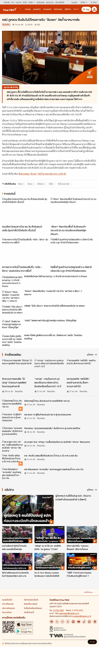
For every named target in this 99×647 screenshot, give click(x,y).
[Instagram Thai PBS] (62, 622)
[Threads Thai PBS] (68, 622)
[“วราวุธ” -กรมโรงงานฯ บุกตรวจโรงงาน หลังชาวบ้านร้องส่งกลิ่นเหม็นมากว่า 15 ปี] (49, 367)
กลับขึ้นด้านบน (88, 592)
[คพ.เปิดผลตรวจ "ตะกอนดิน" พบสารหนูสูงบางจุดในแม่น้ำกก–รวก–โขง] (12, 473)
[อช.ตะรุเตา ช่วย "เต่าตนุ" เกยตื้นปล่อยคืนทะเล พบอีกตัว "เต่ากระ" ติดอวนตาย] (12, 446)
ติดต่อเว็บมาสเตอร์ (30, 604)
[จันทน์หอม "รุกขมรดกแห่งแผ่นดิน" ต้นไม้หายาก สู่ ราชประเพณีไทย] (12, 432)
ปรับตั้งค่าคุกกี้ (29, 612)
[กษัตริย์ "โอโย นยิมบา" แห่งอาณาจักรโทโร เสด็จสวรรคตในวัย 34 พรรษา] (12, 311)
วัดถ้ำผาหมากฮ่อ (63, 183)
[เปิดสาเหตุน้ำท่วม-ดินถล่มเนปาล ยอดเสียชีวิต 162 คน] (12, 405)
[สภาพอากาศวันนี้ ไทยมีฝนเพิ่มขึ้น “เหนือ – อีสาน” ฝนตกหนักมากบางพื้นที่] (25, 251)
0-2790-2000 (58, 610)
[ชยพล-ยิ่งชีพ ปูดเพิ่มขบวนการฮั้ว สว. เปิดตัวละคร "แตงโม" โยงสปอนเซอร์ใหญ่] (12, 340)
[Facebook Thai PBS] (52, 622)
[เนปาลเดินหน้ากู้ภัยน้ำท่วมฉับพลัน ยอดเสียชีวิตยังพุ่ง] (17, 534)
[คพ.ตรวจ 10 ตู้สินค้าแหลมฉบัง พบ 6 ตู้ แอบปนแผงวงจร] (12, 419)
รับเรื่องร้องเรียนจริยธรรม (33, 608)
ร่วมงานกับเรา (7, 612)
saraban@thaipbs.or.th (82, 616)
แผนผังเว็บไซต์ (7, 599)
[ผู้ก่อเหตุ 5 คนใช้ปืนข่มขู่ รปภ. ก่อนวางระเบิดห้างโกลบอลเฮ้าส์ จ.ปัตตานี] (28, 509)
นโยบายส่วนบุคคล (8, 608)
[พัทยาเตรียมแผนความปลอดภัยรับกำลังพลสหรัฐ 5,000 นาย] (17, 561)
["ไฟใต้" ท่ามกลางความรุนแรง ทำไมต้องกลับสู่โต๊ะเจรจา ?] (82, 561)
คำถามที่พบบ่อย (8, 604)
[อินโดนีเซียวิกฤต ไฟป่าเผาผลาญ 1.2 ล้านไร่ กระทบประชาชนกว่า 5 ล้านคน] (12, 281)
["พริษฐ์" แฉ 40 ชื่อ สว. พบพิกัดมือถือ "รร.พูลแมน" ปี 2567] (49, 534)
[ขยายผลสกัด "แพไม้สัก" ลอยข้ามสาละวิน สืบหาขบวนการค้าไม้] (82, 367)
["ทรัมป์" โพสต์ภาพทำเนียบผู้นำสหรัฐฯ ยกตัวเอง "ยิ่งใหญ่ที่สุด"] (12, 326)
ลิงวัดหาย (41, 183)
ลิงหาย (30, 183)
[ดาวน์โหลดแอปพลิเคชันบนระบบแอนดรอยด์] (24, 631)
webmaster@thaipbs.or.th (69, 613)
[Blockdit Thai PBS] (89, 622)
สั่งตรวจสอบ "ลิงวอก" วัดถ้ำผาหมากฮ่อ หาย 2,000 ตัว (42, 174)
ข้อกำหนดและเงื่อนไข (31, 599)
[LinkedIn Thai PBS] (95, 622)
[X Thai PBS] (57, 622)
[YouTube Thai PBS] (79, 622)
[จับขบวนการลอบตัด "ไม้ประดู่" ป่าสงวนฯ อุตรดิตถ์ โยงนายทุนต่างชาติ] (17, 367)
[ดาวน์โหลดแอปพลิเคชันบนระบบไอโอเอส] (24, 624)
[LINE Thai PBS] (73, 622)
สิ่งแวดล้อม (6, 25)
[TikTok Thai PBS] (84, 622)
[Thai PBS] (10, 9)
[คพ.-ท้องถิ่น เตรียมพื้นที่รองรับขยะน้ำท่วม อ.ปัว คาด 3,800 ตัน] (12, 460)
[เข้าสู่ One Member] (94, 9)
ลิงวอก (20, 183)
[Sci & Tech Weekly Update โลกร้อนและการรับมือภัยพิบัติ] (49, 561)
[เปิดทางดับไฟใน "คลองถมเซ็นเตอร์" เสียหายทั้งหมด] (82, 534)
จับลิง (51, 183)
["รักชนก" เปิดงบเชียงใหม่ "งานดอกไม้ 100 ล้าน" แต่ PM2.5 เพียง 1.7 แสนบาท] (12, 296)
